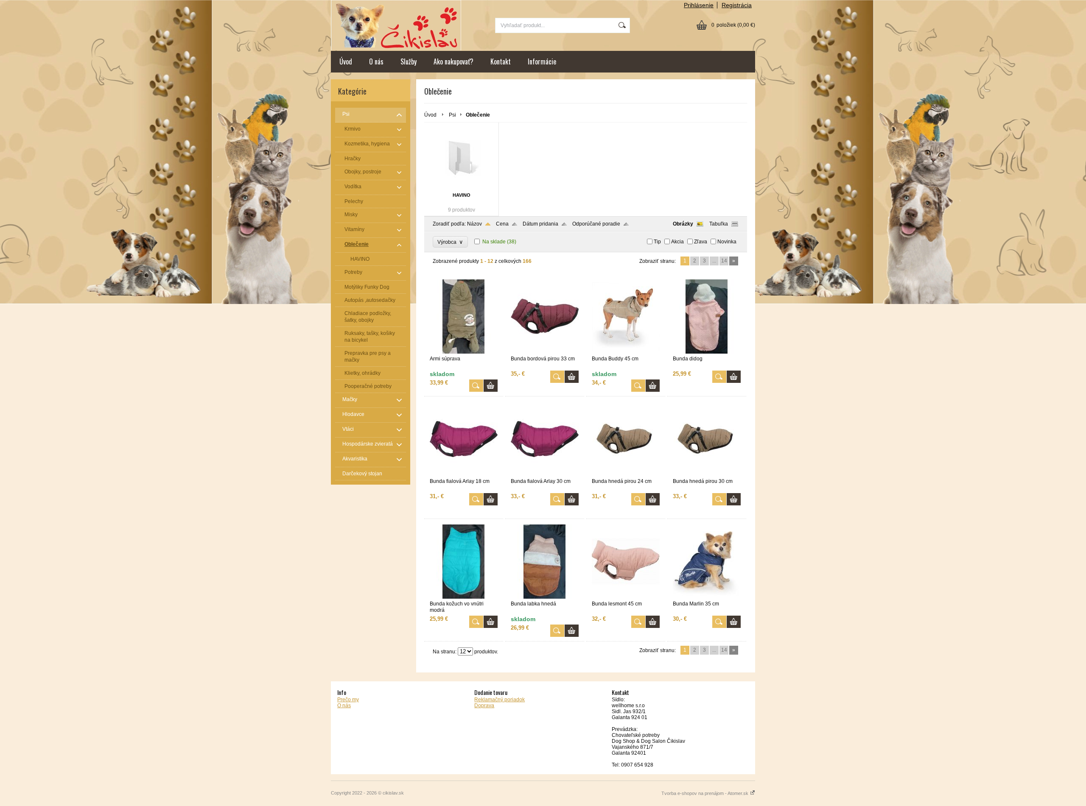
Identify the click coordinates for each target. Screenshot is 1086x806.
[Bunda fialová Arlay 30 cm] (545, 474)
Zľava (700, 242)
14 (724, 261)
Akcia (677, 242)
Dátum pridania (540, 224)
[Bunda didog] (707, 352)
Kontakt (500, 61)
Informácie (542, 61)
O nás (376, 61)
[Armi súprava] (464, 352)
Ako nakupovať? (453, 61)
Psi (452, 115)
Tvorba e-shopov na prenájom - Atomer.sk (705, 793)
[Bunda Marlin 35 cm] (707, 597)
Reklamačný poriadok (499, 700)
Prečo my (348, 700)
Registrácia (737, 5)
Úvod (345, 61)
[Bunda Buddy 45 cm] (626, 352)
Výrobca (450, 242)
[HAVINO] (461, 158)
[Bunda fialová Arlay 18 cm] (464, 474)
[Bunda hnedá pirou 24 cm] (626, 474)
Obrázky (683, 224)
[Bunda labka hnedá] (545, 597)
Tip (657, 242)
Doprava (484, 705)
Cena (502, 224)
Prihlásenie (699, 5)
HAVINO (461, 195)
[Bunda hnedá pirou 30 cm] (707, 474)
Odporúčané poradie (596, 224)
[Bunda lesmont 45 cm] (626, 597)
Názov (474, 224)
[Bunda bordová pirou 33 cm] (545, 352)
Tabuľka (718, 224)
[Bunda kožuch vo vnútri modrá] (464, 597)
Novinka (726, 242)
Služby (408, 61)
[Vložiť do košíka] (491, 385)
